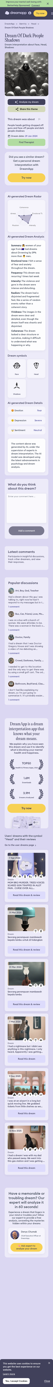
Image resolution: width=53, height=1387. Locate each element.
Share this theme (29, 109)
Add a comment (26, 530)
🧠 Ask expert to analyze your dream (26, 1247)
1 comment (13, 606)
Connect (36, 5)
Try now (40, 13)
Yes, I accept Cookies (16, 1381)
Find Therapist (26, 142)
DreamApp (10, 24)
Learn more (9, 1374)
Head (33, 24)
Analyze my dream (29, 102)
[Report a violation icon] (39, 119)
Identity (22, 24)
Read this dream (26, 1058)
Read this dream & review (26, 895)
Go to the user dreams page (19, 845)
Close (47, 1381)
